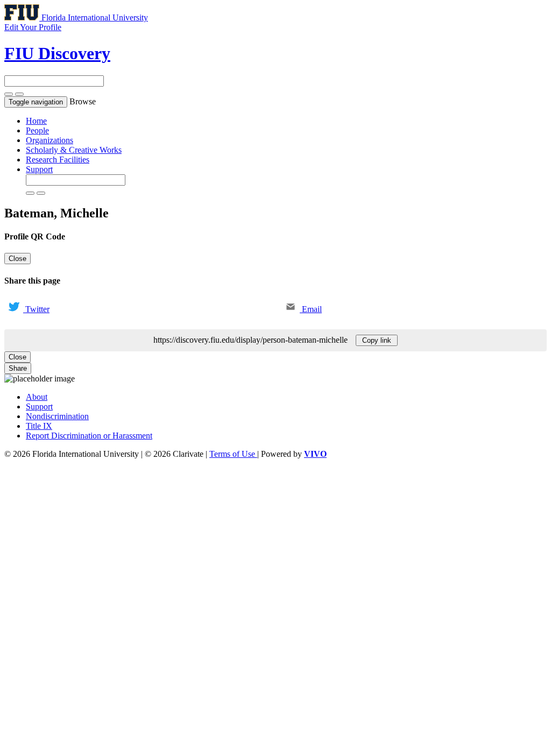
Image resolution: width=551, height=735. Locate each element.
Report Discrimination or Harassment (89, 435)
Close (17, 259)
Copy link (376, 340)
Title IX (39, 425)
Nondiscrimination (57, 416)
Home (36, 120)
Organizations (49, 140)
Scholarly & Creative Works (74, 149)
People (37, 130)
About (36, 396)
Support (39, 169)
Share (18, 368)
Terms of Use (233, 453)
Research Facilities (57, 159)
